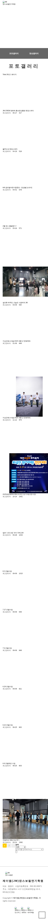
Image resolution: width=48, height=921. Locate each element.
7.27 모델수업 (8, 610)
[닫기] (16, 852)
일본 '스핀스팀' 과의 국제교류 (13, 533)
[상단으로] (42, 915)
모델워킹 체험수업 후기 (11, 840)
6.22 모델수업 (8, 725)
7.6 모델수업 (7, 648)
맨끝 (13, 846)
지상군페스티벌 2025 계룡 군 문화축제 (16, 341)
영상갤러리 (34, 53)
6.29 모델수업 (8, 687)
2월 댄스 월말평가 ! (9, 226)
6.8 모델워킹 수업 (9, 763)
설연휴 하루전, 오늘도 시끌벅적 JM (15, 303)
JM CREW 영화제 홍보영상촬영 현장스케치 (18, 111)
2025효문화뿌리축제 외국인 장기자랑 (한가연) (19, 494)
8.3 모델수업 (7, 571)
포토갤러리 (14, 53)
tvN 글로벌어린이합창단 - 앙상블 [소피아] (17, 187)
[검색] (42, 849)
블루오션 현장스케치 (10, 149)
